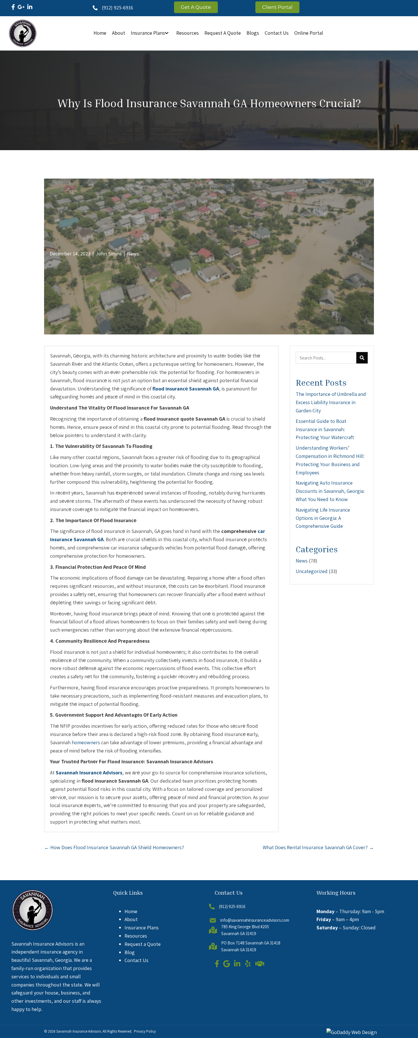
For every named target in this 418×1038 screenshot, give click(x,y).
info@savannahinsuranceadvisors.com (254, 920)
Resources (136, 935)
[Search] (362, 357)
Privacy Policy (145, 1031)
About (131, 919)
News (133, 253)
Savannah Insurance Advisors (78, 1031)
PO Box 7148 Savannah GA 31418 (250, 943)
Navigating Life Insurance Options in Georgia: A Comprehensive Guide (323, 518)
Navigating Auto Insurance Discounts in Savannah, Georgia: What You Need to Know (330, 491)
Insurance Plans (142, 927)
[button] (166, 33)
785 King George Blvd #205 (245, 926)
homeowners (86, 742)
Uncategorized (312, 571)
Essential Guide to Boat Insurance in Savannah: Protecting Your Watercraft (325, 429)
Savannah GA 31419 (238, 933)
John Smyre (109, 253)
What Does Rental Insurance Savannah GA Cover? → (318, 847)
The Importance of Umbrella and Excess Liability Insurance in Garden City (331, 402)
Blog (130, 952)
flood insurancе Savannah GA (185, 388)
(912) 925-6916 (117, 7)
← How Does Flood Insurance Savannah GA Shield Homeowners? (114, 847)
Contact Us (136, 960)
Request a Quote (143, 944)
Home (131, 911)
